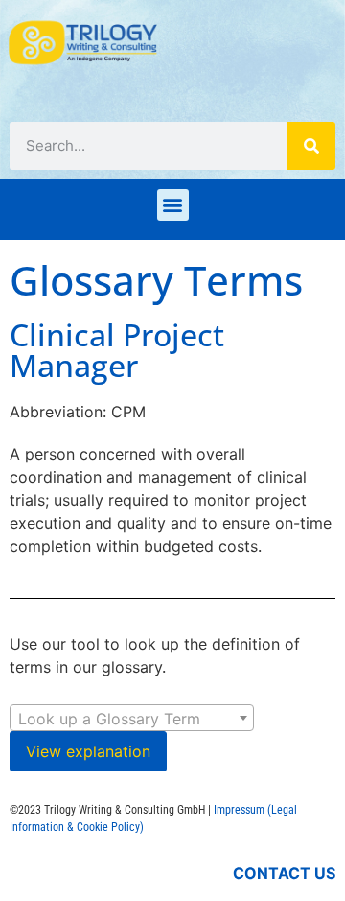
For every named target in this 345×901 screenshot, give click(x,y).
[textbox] (132, 718)
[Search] (311, 146)
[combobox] (132, 717)
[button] (173, 205)
